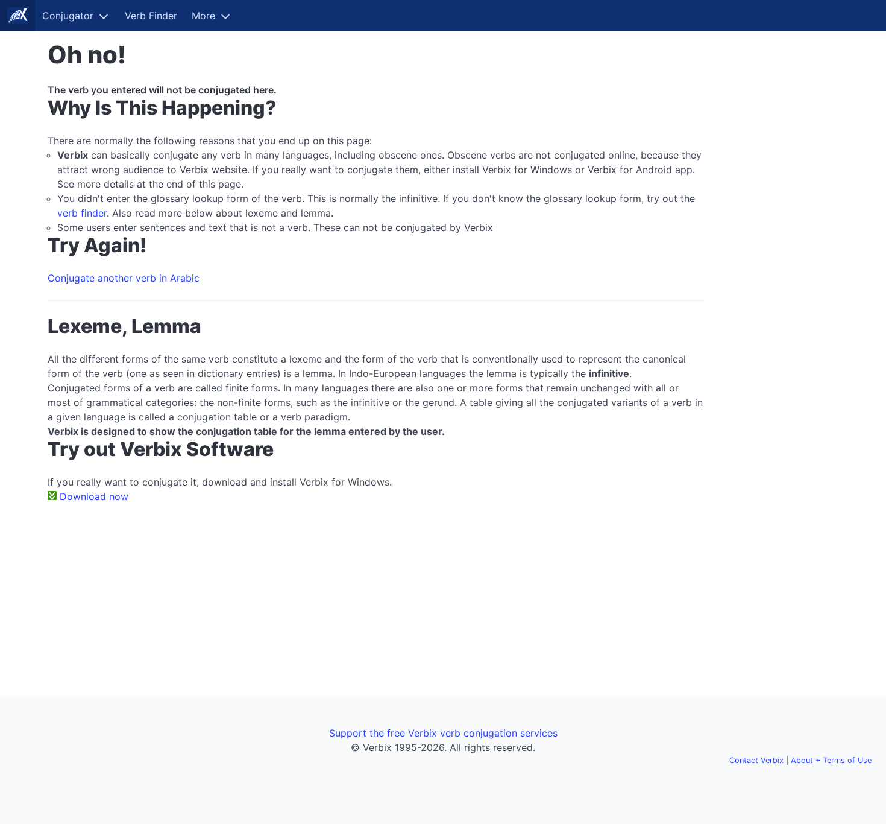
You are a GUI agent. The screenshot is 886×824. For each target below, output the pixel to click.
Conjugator (67, 16)
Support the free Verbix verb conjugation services (443, 733)
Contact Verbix (756, 760)
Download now (94, 496)
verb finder (82, 213)
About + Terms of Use (831, 760)
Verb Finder (151, 16)
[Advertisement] (778, 222)
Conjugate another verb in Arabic (124, 278)
